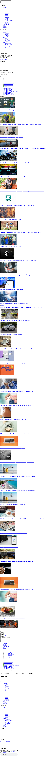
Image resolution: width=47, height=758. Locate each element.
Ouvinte (4, 42)
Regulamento (7, 47)
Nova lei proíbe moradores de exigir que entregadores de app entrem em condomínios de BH (22, 191)
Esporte (6, 687)
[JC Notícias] (3, 76)
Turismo (6, 18)
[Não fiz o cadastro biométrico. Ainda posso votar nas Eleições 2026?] (9, 446)
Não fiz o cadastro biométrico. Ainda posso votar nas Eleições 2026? (12, 448)
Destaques (7, 10)
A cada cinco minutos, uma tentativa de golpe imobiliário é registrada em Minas (19, 275)
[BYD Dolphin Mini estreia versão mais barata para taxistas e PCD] (8, 332)
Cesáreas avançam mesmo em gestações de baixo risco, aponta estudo (13, 419)
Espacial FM (5, 644)
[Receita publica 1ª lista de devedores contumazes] (8, 545)
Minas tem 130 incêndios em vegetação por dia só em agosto (11, 219)
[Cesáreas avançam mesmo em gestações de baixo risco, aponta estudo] (5, 417)
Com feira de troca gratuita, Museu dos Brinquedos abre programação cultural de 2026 (16, 363)
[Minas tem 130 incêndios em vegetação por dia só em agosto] (7, 217)
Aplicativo (5, 645)
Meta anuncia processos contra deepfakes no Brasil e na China (11, 289)
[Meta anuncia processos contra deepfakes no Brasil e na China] (7, 287)
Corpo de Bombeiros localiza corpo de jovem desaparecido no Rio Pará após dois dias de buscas (23, 148)
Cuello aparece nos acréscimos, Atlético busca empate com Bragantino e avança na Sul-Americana (18, 260)
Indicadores (7, 23)
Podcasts (4, 26)
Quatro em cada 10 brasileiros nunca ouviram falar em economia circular (13, 533)
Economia (7, 19)
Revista (6, 39)
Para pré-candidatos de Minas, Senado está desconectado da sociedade (16, 561)
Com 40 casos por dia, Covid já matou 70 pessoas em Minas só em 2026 (17, 391)
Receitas (6, 38)
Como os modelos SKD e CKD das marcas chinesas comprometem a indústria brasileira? (21, 307)
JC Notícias (5, 7)
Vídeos (4, 25)
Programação (5, 48)
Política (6, 21)
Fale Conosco (5, 50)
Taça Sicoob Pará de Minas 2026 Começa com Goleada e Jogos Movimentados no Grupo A (21, 232)
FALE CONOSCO (4, 67)
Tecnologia (7, 13)
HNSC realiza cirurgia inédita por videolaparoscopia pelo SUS (11, 137)
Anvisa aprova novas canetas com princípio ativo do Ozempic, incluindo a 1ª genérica (15, 405)
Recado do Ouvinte (8, 44)
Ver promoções (7, 46)
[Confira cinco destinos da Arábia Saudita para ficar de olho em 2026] (8, 502)
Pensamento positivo (8, 20)
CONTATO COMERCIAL (5, 741)
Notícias (6, 8)
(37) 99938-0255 (3, 65)
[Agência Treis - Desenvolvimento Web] (14, 751)
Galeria (6, 41)
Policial (6, 9)
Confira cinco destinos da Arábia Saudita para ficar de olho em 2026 (12, 504)
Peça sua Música (8, 43)
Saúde (6, 16)
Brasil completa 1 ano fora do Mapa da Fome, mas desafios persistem (12, 618)
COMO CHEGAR (3, 59)
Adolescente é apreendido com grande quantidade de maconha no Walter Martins (15, 176)
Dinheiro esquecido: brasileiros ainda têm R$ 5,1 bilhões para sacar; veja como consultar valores (23, 518)
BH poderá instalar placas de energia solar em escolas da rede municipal (17, 433)
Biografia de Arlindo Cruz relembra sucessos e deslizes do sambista (12, 377)
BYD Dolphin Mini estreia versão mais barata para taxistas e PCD (12, 334)
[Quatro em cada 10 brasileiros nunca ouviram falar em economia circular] (7, 531)
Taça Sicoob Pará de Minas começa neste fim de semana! (10, 246)
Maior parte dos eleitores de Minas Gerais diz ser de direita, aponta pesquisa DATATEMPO (17, 589)
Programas (7, 35)
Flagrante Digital (6, 24)
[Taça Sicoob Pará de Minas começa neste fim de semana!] (8, 244)
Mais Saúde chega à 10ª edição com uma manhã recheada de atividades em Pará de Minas (21, 110)
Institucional (7, 33)
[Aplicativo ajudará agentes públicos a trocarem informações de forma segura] (8, 301)
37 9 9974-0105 (3, 756)
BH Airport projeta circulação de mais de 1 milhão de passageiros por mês (17, 476)
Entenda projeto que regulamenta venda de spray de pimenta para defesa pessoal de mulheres (17, 575)
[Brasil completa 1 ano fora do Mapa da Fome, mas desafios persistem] (7, 616)
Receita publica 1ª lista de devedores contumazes (9, 547)
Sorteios (6, 22)
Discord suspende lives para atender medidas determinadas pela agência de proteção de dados (17, 205)
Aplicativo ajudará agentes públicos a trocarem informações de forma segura (14, 303)
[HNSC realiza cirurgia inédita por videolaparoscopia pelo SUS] (9, 135)
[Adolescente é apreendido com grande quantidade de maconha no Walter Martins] (8, 174)
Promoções (5, 45)
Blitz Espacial (7, 40)
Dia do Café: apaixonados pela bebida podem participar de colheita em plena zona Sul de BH (22, 348)
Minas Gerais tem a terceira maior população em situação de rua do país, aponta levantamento (17, 462)
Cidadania (7, 17)
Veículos (6, 14)
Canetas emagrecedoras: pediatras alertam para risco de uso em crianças (17, 604)
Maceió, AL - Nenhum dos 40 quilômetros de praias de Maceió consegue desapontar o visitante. (17, 490)
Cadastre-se (5, 27)
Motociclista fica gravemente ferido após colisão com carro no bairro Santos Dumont (15, 162)
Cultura (6, 15)
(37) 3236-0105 (8, 731)
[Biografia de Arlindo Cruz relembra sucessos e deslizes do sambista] (7, 375)
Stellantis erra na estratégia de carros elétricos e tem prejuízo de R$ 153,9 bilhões (15, 320)
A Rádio (4, 32)
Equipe (6, 34)
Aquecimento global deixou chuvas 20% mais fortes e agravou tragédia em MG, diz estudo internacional (19, 629)
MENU (2, 96)
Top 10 (6, 36)
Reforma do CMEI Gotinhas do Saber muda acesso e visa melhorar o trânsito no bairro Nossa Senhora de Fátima (20, 124)
